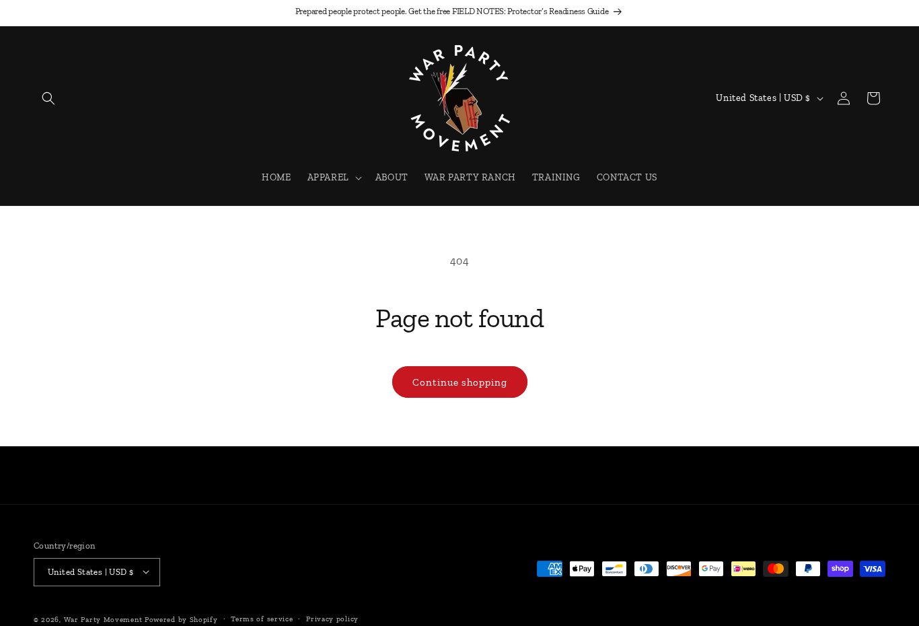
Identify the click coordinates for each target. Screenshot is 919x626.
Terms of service (262, 618)
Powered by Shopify (181, 619)
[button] (48, 98)
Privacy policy (332, 618)
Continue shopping (459, 382)
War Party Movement (104, 619)
